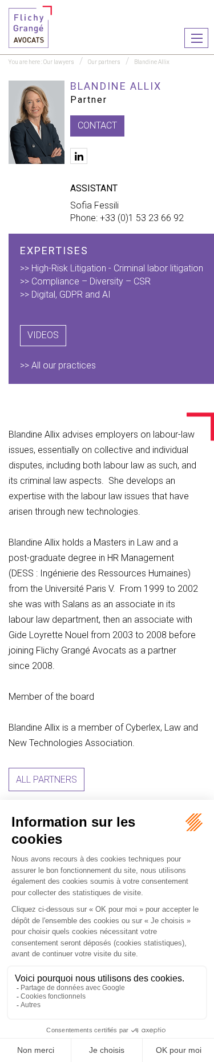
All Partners (46, 779)
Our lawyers (58, 62)
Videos (43, 335)
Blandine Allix (151, 62)
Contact (97, 125)
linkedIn (78, 156)
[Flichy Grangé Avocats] (30, 26)
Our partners (104, 62)
